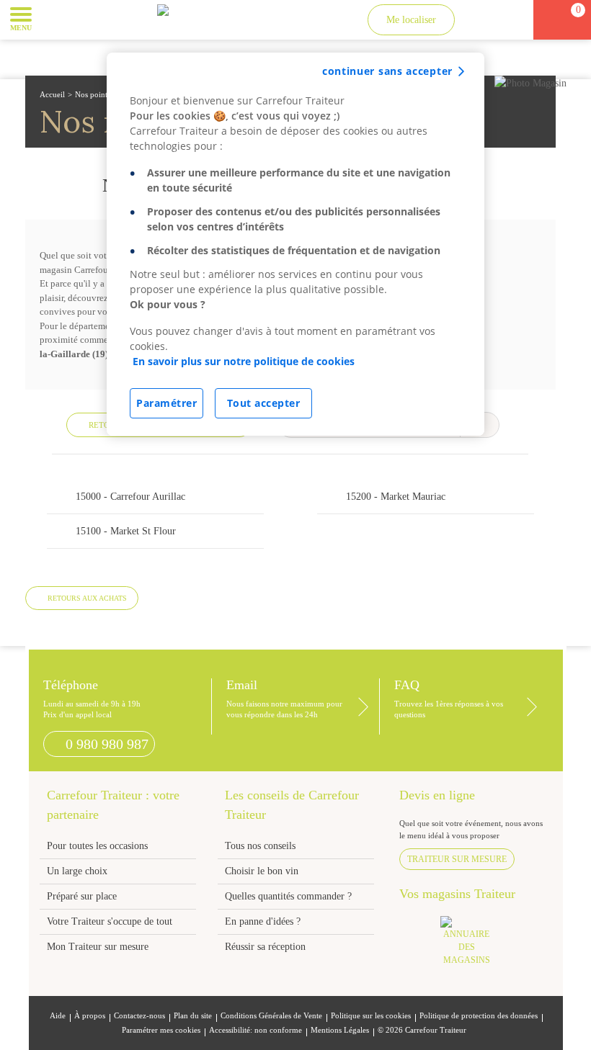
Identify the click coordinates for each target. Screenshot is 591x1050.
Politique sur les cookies (371, 1016)
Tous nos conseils (261, 845)
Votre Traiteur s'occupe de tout (109, 921)
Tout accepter (264, 403)
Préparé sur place (82, 896)
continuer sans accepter (387, 71)
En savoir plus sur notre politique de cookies (244, 361)
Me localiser (411, 19)
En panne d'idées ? (263, 921)
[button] (53, 19)
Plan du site (193, 1016)
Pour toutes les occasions (97, 845)
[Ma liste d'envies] (507, 20)
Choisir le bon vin (261, 871)
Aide (58, 1016)
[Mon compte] (480, 20)
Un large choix (77, 871)
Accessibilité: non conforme (255, 1030)
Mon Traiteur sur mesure (97, 946)
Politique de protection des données (478, 1016)
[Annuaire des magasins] (474, 945)
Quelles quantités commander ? (288, 896)
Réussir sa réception (265, 946)
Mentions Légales (340, 1030)
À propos (89, 1016)
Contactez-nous (139, 1016)
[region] (295, 244)
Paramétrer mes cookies (161, 1030)
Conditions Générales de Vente (271, 1016)
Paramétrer (166, 403)
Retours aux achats (87, 598)
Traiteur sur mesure (457, 859)
